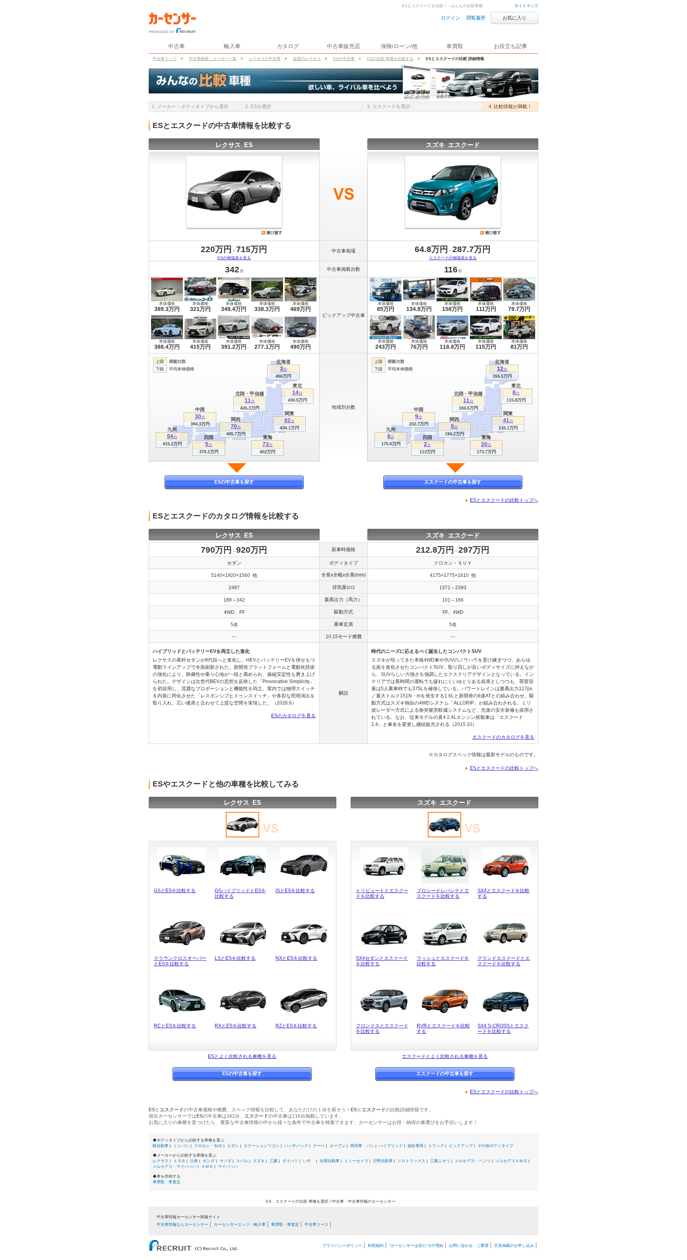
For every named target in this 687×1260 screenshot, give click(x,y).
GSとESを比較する (175, 890)
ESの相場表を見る (234, 258)
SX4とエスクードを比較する (503, 893)
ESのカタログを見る (293, 715)
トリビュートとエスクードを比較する (382, 893)
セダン (233, 1146)
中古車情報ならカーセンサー (182, 1224)
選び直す (272, 233)
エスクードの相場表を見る (453, 258)
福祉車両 (415, 1146)
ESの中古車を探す (234, 482)
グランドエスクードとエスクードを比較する (503, 961)
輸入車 (232, 46)
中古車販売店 (343, 46)
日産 (194, 1161)
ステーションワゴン (261, 1146)
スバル (242, 1161)
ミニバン (181, 1146)
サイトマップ (526, 6)
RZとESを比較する (296, 1026)
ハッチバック (296, 1146)
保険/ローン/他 (399, 46)
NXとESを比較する (296, 958)
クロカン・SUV (208, 1146)
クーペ (319, 1146)
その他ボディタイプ (495, 1146)
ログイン (450, 18)
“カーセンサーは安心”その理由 (416, 1245)
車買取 (454, 46)
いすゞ (309, 1161)
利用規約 (376, 1245)
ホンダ (209, 1161)
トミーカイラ (356, 1161)
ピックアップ (461, 1146)
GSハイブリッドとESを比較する (240, 893)
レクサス (161, 1161)
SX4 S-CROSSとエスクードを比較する (503, 1028)
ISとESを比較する (295, 890)
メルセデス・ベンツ (473, 1161)
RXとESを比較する (235, 1026)
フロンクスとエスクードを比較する (382, 1028)
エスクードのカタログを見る (503, 737)
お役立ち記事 (510, 46)
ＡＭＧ (207, 1166)
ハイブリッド (391, 1146)
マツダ (225, 1161)
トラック (436, 1146)
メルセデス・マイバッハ (174, 1166)
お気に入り (514, 18)
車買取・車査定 (166, 1182)
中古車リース (316, 1224)
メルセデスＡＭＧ (511, 1161)
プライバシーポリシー (342, 1245)
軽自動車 (161, 1146)
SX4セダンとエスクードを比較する (382, 961)
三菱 (274, 1161)
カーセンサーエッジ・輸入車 (240, 1224)
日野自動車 (383, 1161)
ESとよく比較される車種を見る (242, 1056)
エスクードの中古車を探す (452, 482)
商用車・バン (362, 1146)
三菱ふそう (440, 1161)
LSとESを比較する (235, 958)
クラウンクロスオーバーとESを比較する (180, 961)
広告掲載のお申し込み (514, 1245)
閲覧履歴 (475, 18)
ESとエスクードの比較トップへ (504, 500)
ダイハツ (290, 1161)
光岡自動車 (330, 1161)
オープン (337, 1146)
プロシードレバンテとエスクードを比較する (443, 893)
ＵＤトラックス (411, 1161)
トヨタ (179, 1161)
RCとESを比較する (175, 1026)
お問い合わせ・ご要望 (469, 1245)
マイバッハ (228, 1166)
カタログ (288, 46)
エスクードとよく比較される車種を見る (445, 1056)
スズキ (259, 1161)
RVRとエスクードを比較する (443, 1028)
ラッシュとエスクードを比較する (443, 961)
